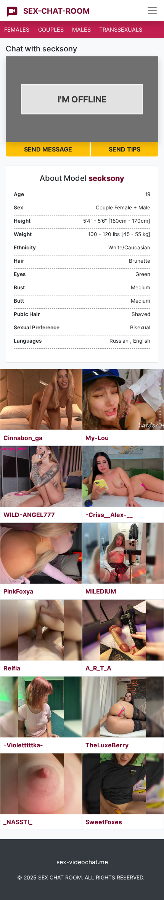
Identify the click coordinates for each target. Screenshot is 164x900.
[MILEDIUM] (123, 553)
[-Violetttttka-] (41, 707)
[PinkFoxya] (41, 553)
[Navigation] (152, 10)
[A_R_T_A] (123, 630)
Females (16, 29)
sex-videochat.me (82, 862)
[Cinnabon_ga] (41, 399)
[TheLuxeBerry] (123, 707)
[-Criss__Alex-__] (123, 476)
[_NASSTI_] (41, 783)
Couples (51, 29)
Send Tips (124, 149)
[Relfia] (41, 630)
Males (81, 29)
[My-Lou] (123, 399)
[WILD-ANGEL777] (41, 476)
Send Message (48, 149)
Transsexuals (120, 29)
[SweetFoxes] (123, 783)
